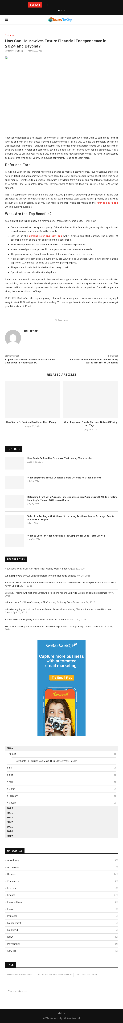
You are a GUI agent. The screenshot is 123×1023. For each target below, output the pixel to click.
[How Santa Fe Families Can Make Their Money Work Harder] (32, 399)
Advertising (62, 860)
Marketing (62, 929)
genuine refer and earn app (45, 236)
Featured (62, 888)
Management (62, 923)
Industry (62, 909)
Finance (62, 895)
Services (62, 950)
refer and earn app (107, 202)
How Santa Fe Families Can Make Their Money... (32, 422)
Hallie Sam (18, 51)
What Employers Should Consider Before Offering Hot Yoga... (90, 423)
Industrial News (62, 902)
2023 (10, 817)
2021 (10, 826)
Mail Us (61, 10)
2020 (10, 831)
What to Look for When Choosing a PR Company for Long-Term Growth (66, 535)
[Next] (48, 5)
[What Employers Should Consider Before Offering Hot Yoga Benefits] (90, 399)
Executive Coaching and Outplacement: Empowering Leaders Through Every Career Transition (53, 626)
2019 (10, 836)
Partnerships (62, 944)
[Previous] (45, 5)
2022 (10, 822)
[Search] (116, 19)
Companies (62, 881)
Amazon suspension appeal (20, 975)
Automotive (62, 867)
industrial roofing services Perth (55, 975)
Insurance (62, 916)
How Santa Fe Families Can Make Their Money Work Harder (59, 458)
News (62, 936)
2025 (10, 808)
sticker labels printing (88, 975)
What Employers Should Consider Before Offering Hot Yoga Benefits (64, 477)
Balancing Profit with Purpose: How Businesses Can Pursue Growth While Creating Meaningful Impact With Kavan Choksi (72, 498)
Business (62, 874)
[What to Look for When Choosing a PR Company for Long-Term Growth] (14, 540)
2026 (10, 748)
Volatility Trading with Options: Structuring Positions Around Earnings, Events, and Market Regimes (71, 518)
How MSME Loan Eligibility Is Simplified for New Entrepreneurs (37, 619)
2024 (10, 813)
